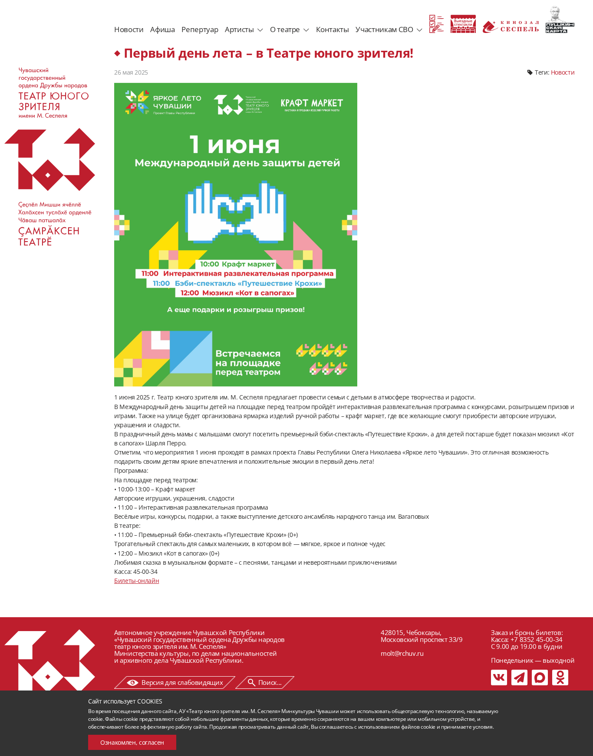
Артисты (239, 29)
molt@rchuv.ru (402, 653)
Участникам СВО (384, 29)
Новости (129, 29)
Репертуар (199, 29)
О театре (285, 29)
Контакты (332, 29)
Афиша (162, 29)
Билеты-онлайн (136, 580)
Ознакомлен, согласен (132, 742)
